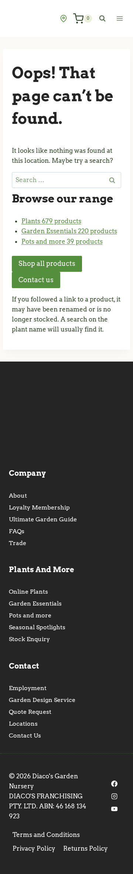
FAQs (16, 531)
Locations (23, 723)
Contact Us (25, 735)
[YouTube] (114, 809)
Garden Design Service (42, 699)
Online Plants (28, 591)
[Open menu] (119, 18)
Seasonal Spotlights (37, 627)
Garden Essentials (35, 603)
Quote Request (30, 711)
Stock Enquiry (29, 639)
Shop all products (46, 263)
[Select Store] (63, 18)
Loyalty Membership (39, 507)
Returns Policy (85, 848)
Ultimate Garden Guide (43, 519)
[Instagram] (114, 796)
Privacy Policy (34, 848)
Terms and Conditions (46, 834)
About (18, 495)
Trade (17, 543)
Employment (28, 688)
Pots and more (30, 615)
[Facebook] (114, 784)
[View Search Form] (102, 18)
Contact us (36, 280)
